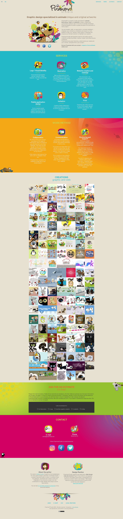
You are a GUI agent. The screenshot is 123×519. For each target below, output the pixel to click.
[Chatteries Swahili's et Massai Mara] (80, 379)
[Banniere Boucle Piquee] (33, 314)
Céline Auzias (40, 474)
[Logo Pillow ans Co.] (71, 277)
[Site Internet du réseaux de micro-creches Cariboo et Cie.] (38, 211)
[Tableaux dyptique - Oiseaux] (52, 333)
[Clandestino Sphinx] (80, 342)
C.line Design (75, 507)
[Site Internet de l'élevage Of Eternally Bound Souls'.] (66, 230)
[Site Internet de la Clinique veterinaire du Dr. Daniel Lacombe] (47, 314)
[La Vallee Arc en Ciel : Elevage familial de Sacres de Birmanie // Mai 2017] (66, 295)
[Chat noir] (52, 370)
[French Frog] (52, 342)
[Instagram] (38, 48)
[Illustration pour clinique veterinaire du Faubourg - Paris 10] (43, 286)
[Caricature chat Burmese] (61, 286)
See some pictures (78, 483)
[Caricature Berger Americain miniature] (80, 248)
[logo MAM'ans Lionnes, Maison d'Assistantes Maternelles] (52, 267)
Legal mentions (71, 503)
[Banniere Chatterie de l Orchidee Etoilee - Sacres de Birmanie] (89, 277)
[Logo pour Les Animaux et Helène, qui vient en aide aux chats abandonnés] (89, 192)
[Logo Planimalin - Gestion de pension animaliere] (80, 295)
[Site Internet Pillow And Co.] (38, 267)
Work (105, 1)
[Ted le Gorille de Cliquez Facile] (61, 323)
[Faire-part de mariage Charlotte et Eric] (80, 277)
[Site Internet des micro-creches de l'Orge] (66, 267)
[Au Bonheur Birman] (71, 342)
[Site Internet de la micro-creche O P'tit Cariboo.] (66, 249)
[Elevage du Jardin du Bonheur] (89, 333)
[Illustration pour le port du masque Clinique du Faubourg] (52, 258)
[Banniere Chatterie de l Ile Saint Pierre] (89, 305)
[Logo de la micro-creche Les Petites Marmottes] (89, 211)
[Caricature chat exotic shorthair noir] (43, 305)
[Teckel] (43, 351)
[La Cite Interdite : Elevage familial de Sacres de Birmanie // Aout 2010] (75, 333)
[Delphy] (33, 379)
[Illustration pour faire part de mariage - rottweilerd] (89, 295)
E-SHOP (56, 503)
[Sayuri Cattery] (89, 351)
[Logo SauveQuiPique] (89, 249)
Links (49, 503)
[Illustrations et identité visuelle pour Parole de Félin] (61, 192)
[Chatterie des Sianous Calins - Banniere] (80, 361)
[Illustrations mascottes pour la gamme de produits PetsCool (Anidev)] (89, 221)
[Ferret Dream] (43, 342)
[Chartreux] (89, 370)
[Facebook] (44, 48)
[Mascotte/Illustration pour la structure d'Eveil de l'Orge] (71, 305)
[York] (61, 379)
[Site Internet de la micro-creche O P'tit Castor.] (38, 230)
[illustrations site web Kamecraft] (80, 267)
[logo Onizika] (71, 258)
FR (1, 1)
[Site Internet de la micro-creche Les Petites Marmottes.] (75, 211)
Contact (119, 1)
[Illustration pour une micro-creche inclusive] (52, 192)
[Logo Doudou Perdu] (33, 258)
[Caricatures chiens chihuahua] (33, 295)
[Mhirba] (43, 323)
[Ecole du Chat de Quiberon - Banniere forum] (52, 361)
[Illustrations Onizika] (61, 258)
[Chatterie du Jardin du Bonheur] (33, 342)
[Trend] (61, 370)
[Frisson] (71, 351)
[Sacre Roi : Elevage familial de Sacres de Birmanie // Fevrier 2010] (38, 370)
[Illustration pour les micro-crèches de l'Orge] (33, 277)
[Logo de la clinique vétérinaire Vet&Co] (61, 211)
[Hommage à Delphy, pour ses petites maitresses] (33, 249)
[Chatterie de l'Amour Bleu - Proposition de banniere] (61, 361)
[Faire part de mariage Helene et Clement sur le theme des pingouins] (80, 305)
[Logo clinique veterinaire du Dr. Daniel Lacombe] (89, 314)
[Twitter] (49, 48)
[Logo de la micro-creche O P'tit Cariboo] (52, 249)
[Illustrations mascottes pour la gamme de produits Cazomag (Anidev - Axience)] (33, 192)
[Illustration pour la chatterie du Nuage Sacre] (61, 305)
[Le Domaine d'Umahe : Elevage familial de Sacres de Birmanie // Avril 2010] (38, 361)
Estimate (111, 1)
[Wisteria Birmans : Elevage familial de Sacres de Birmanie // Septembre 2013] (75, 314)
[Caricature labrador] (52, 305)
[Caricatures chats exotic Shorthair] (52, 295)
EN (5, 1)
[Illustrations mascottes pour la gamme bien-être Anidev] (43, 202)
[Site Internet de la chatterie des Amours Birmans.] (75, 192)
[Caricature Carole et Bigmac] (71, 286)
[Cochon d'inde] (89, 342)
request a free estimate (88, 45)
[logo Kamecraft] (89, 267)
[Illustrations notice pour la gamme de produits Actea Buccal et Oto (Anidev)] (52, 221)
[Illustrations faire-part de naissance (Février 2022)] (33, 221)
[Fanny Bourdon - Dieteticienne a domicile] (52, 323)
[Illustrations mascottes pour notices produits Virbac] (52, 202)
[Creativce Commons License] (61, 511)
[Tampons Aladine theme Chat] (71, 323)
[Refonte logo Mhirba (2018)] (43, 277)
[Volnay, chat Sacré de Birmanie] (80, 286)
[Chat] (33, 351)
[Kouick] (89, 361)
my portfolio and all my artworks (46, 485)
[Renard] (61, 342)
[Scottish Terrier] (43, 333)
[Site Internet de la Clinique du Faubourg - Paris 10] (57, 277)
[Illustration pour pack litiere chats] (33, 323)
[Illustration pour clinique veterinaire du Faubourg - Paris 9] (52, 286)
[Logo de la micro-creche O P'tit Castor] (43, 249)
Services (98, 1)
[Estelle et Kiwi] (89, 323)
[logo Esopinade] (80, 258)
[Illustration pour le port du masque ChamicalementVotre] (43, 258)
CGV (62, 503)
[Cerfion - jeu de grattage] (71, 379)
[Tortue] (80, 351)
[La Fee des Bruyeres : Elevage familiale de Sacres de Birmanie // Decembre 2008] (75, 370)
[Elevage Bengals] (61, 314)
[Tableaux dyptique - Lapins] (61, 333)
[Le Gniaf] (71, 361)
